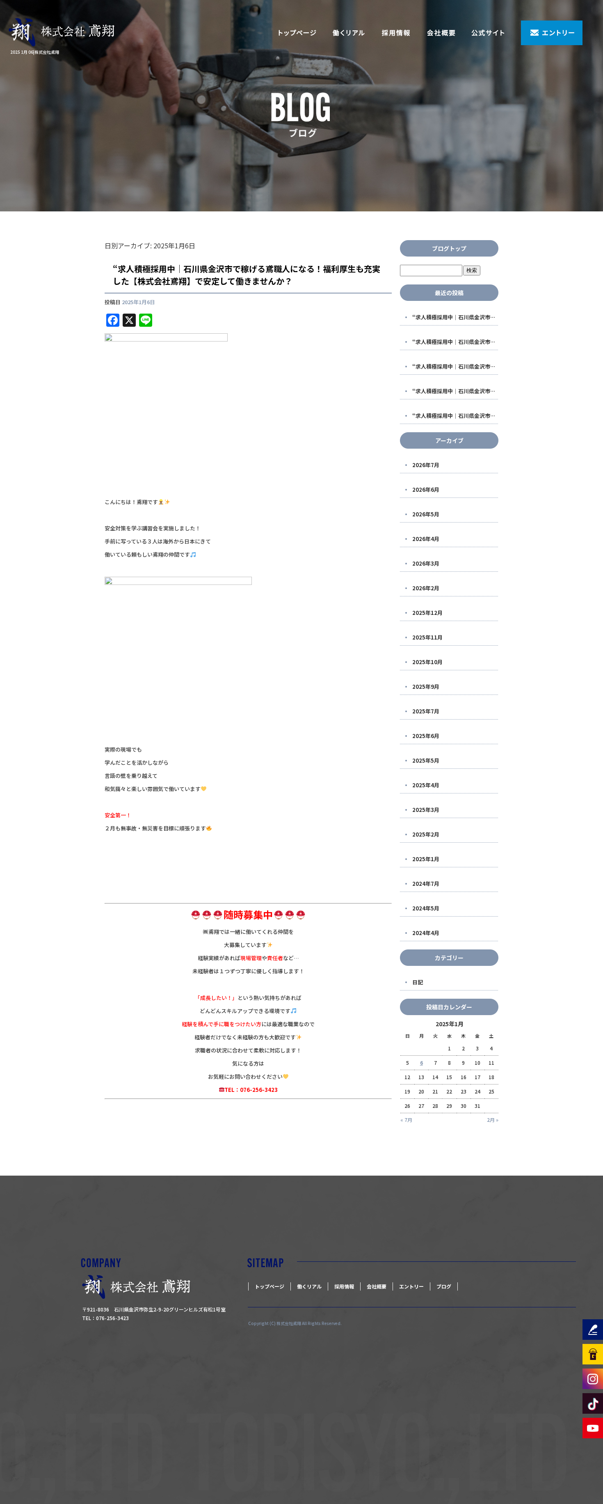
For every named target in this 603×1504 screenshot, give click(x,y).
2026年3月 (425, 563)
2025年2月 (425, 834)
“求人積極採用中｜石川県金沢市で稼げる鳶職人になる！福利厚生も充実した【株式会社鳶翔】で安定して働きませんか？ (246, 275)
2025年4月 (425, 785)
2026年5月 (425, 514)
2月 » (492, 1119)
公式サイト (492, 33)
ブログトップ (449, 248)
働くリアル (348, 33)
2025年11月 (427, 637)
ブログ (443, 1286)
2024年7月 (425, 883)
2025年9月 (425, 686)
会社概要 (441, 33)
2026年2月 (425, 588)
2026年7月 (425, 465)
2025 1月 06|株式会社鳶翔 (34, 52)
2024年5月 (425, 908)
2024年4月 (425, 933)
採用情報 (395, 33)
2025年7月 (425, 711)
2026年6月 (425, 489)
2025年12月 (427, 613)
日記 (417, 982)
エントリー (551, 33)
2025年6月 (425, 736)
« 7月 (406, 1119)
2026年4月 (425, 539)
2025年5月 (425, 760)
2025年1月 (425, 859)
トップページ (297, 33)
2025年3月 (425, 810)
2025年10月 (427, 662)
